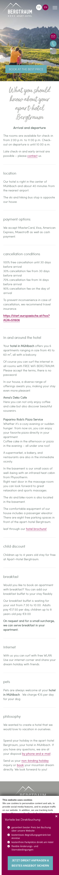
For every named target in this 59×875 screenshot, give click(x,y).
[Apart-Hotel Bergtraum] (17, 10)
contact (32, 156)
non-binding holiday (35, 760)
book (20, 765)
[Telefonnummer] (53, 44)
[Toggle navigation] (54, 8)
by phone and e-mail (36, 753)
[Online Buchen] (53, 51)
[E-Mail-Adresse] (53, 36)
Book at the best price (26, 69)
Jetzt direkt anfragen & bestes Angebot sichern (30, 863)
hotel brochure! (36, 529)
